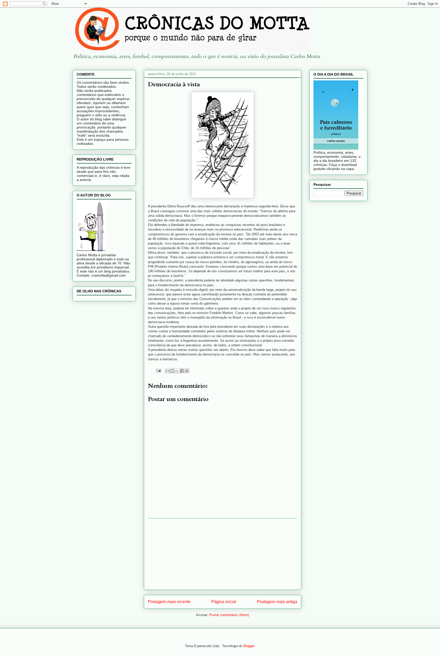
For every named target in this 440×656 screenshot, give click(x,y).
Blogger (248, 646)
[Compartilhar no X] (177, 370)
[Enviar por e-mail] (167, 370)
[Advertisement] (222, 554)
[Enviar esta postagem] (158, 370)
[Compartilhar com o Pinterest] (186, 370)
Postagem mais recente (169, 602)
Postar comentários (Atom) (229, 615)
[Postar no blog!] (172, 370)
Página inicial (223, 602)
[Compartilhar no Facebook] (182, 370)
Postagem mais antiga (277, 602)
